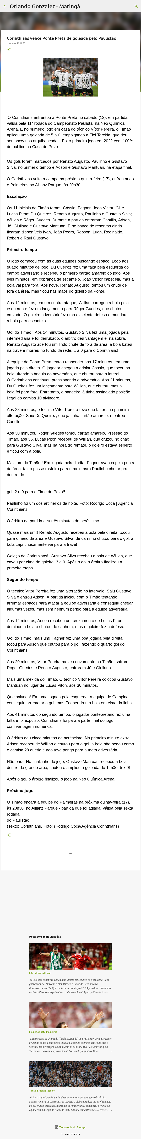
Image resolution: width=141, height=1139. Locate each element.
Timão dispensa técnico (42, 1090)
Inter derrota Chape (40, 973)
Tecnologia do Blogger (72, 1127)
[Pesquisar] (85, 6)
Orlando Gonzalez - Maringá (45, 6)
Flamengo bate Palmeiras (43, 1031)
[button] (9, 50)
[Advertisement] (70, 900)
